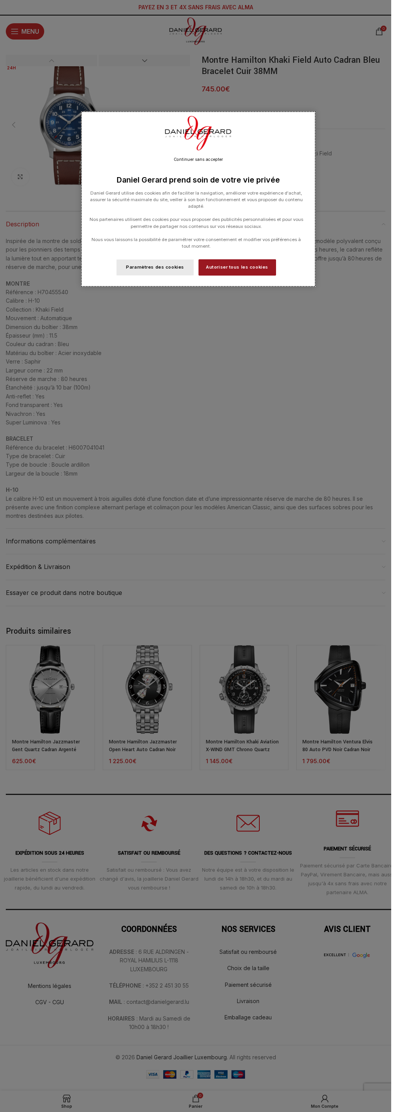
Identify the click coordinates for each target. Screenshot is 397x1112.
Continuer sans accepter (198, 159)
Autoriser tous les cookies (237, 267)
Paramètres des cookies (155, 267)
